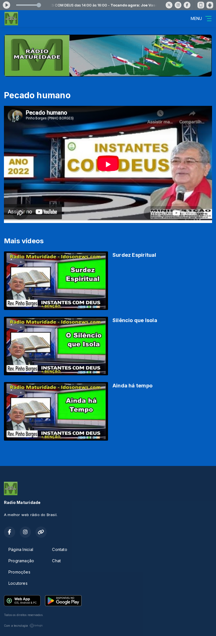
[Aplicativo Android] (209, 5)
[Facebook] (187, 5)
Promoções (19, 572)
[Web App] (200, 5)
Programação (21, 560)
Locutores (18, 583)
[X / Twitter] (169, 5)
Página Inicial (20, 549)
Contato (59, 549)
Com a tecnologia (16, 625)
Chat (56, 560)
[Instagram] (178, 5)
